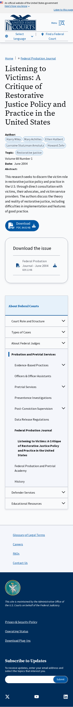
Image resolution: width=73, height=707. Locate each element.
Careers (18, 544)
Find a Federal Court (54, 36)
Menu (54, 23)
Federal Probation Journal (33, 430)
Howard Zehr (56, 145)
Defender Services (23, 492)
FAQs (16, 553)
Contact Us (20, 563)
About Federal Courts (23, 306)
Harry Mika (13, 139)
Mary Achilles (33, 139)
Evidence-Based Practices (31, 365)
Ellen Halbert (54, 139)
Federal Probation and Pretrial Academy (35, 468)
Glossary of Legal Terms (29, 535)
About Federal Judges (25, 343)
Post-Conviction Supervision (34, 408)
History (20, 481)
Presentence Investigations (33, 398)
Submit (60, 679)
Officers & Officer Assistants (33, 376)
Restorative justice (29, 152)
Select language (19, 36)
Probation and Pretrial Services (33, 354)
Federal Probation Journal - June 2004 (35, 265)
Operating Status (16, 631)
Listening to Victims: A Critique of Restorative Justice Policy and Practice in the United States (39, 448)
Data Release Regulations (32, 419)
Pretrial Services (25, 387)
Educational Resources (26, 503)
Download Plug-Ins (18, 640)
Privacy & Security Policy (21, 622)
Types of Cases (21, 332)
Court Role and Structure (28, 321)
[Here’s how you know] (36, 6)
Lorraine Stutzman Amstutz (25, 145)
